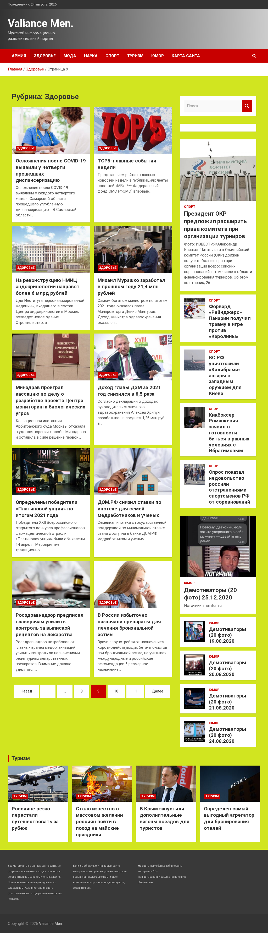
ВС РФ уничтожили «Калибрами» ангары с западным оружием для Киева (225, 375)
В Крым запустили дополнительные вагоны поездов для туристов (164, 818)
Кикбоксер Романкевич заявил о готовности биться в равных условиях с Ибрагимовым (229, 433)
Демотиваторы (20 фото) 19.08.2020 (227, 635)
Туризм (135, 55)
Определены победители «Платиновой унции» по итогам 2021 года (46, 508)
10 (116, 691)
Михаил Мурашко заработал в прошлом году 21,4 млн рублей (131, 286)
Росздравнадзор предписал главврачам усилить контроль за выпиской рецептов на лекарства (49, 624)
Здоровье (45, 55)
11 (135, 691)
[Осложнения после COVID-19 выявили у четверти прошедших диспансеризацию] (51, 130)
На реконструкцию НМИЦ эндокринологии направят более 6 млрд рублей (48, 286)
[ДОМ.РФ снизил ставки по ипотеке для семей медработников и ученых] (132, 471)
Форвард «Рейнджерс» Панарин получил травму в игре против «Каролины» (230, 321)
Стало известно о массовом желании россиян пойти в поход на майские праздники (99, 822)
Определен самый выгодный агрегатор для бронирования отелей (229, 818)
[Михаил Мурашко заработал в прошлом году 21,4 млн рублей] (132, 249)
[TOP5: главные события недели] (132, 130)
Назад (26, 691)
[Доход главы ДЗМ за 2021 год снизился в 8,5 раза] (132, 357)
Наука (91, 55)
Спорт (112, 55)
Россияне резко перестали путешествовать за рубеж (35, 818)
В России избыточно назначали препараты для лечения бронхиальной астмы (129, 624)
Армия (19, 55)
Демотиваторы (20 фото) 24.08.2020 (227, 735)
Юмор (157, 55)
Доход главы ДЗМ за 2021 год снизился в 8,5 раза (129, 390)
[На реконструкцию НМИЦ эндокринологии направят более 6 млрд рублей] (51, 249)
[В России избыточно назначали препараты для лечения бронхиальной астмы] (132, 584)
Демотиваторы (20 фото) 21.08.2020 (227, 702)
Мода (70, 55)
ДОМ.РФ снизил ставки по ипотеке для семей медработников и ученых (129, 508)
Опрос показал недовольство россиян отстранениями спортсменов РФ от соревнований (229, 487)
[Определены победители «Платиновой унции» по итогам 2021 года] (51, 471)
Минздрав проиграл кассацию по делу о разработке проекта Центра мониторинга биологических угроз (50, 400)
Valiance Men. (41, 23)
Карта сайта (186, 55)
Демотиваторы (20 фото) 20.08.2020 (227, 668)
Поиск (247, 106)
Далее (157, 691)
